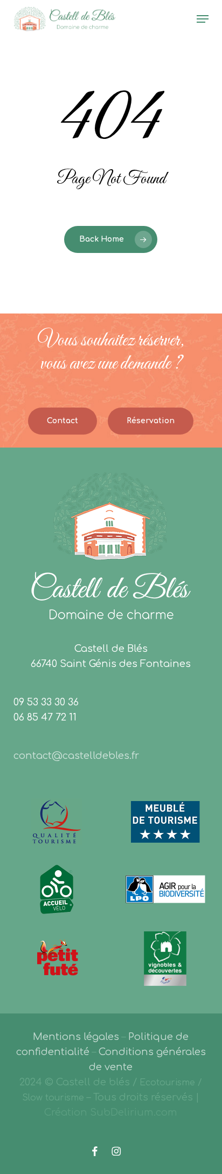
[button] (203, 19)
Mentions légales (76, 1036)
